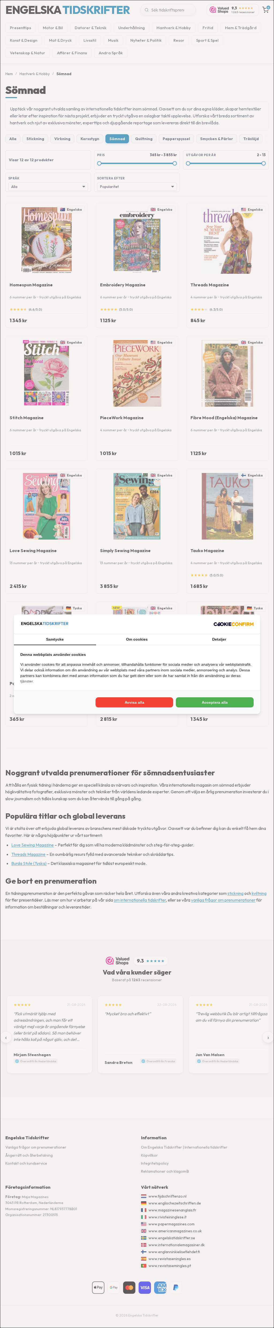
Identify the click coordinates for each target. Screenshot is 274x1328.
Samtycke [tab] (55, 639)
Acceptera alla (215, 702)
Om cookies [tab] (137, 639)
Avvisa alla (134, 702)
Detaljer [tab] (219, 639)
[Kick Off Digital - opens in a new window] (234, 624)
